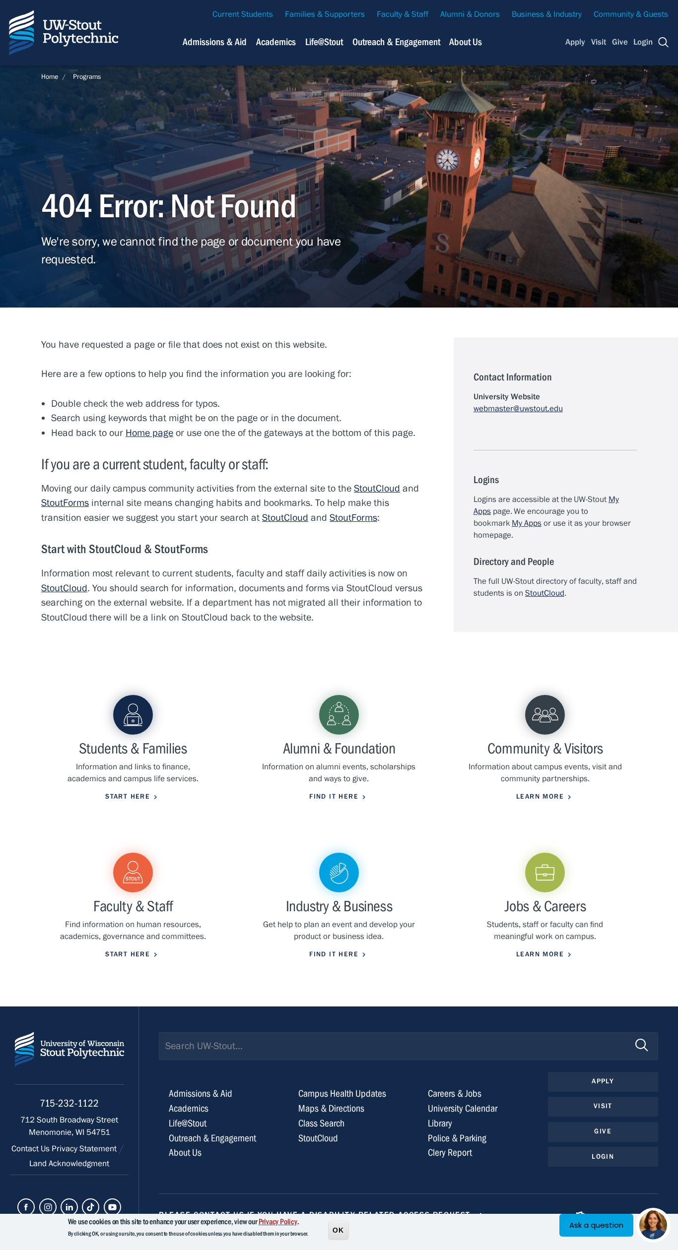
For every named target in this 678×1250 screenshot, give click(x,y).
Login (643, 42)
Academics (276, 42)
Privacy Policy (278, 1221)
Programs (87, 77)
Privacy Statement (85, 1149)
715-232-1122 (69, 1103)
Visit (598, 42)
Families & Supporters (325, 14)
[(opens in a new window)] (26, 1207)
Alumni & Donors (470, 14)
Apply (575, 42)
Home (49, 77)
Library (440, 1123)
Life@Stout (324, 42)
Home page (149, 432)
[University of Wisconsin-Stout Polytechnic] (69, 1058)
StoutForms (65, 502)
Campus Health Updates (342, 1093)
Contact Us (31, 1149)
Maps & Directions (331, 1108)
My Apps (527, 523)
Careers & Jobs (454, 1093)
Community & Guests (631, 14)
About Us (465, 42)
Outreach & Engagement (396, 42)
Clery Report (450, 1152)
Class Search (321, 1123)
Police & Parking (457, 1138)
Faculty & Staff (402, 14)
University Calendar (462, 1108)
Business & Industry (547, 14)
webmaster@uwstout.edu (518, 409)
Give (620, 42)
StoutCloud (377, 488)
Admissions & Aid (215, 42)
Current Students (242, 14)
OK (338, 1230)
